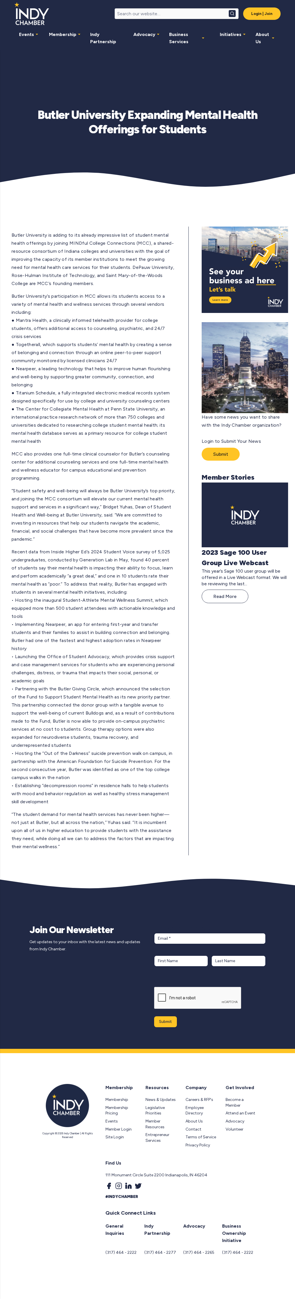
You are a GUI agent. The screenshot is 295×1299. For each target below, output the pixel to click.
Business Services (178, 38)
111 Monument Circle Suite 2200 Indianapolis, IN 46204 (156, 1175)
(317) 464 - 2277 (160, 1252)
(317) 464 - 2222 (121, 1252)
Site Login (114, 1137)
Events (26, 34)
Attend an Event (240, 1113)
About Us (262, 38)
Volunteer (234, 1129)
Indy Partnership (103, 38)
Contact (193, 1129)
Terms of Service (201, 1137)
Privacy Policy (198, 1145)
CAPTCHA (165, 981)
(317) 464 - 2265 (198, 1252)
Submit (220, 454)
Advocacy (144, 34)
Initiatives (230, 34)
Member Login (118, 1129)
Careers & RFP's (199, 1099)
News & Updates (160, 1099)
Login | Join (262, 14)
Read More (225, 596)
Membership (62, 34)
